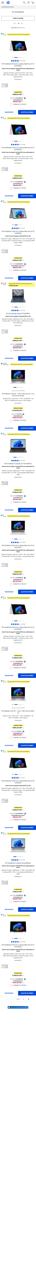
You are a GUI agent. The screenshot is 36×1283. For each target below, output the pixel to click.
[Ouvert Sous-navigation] (2, 2)
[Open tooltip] (25, 98)
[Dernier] (28, 999)
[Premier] (7, 999)
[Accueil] (8, 3)
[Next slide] (24, 46)
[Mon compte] (28, 2)
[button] (21, 34)
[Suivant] (23, 999)
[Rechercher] (24, 2)
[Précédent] (12, 999)
